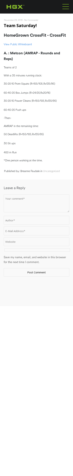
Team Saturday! (20, 25)
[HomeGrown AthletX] (22, 12)
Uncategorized (51, 171)
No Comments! (31, 20)
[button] (65, 6)
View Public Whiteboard (18, 44)
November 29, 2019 (13, 20)
